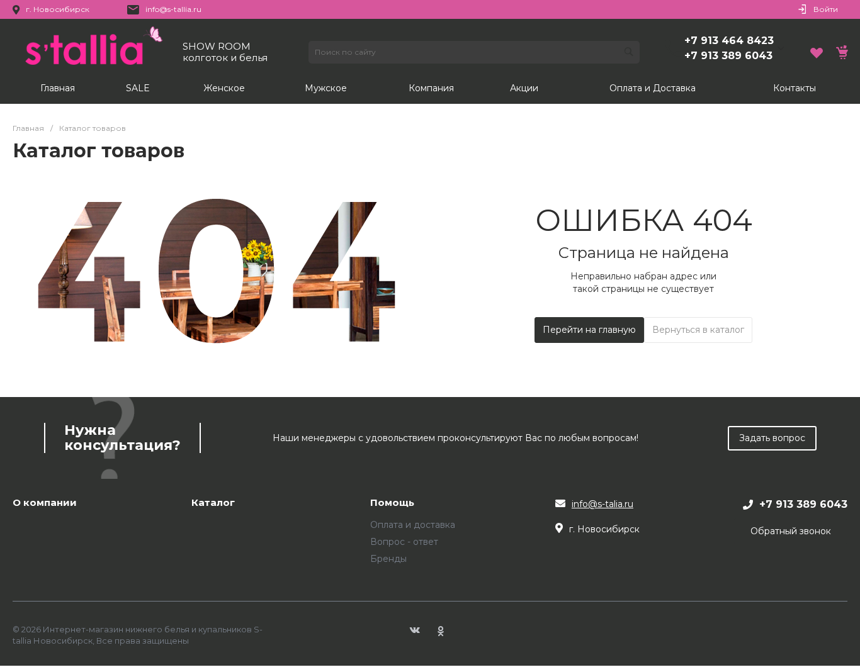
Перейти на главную (589, 329)
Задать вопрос (772, 438)
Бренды (388, 558)
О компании (45, 503)
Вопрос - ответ (404, 541)
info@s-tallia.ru (173, 9)
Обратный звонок (790, 531)
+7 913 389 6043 (728, 56)
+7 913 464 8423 (729, 41)
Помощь (392, 503)
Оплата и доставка (412, 524)
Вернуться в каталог (698, 329)
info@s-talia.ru (602, 504)
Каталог (213, 503)
